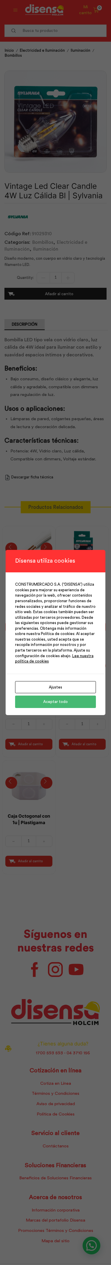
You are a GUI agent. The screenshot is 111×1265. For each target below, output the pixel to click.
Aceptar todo (55, 702)
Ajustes (55, 687)
